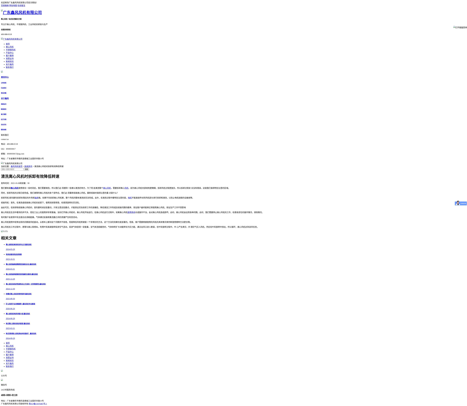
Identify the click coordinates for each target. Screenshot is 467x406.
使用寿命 (131, 212)
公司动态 (3, 82)
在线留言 (21, 5)
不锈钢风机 (11, 50)
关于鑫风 (10, 64)
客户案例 (10, 56)
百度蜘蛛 (5, 5)
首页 (8, 44)
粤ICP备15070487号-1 (38, 404)
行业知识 (3, 88)
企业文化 (3, 124)
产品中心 (10, 53)
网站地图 (13, 5)
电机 (130, 198)
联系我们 (10, 67)
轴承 (36, 198)
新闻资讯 (10, 61)
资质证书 (10, 59)
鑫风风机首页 (16, 166)
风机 (126, 188)
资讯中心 (5, 77)
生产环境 (3, 119)
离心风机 (10, 47)
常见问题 (3, 93)
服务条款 (3, 129)
